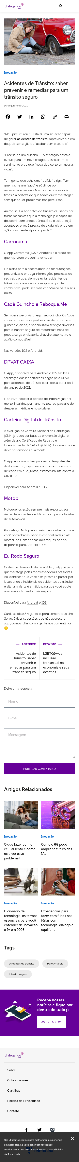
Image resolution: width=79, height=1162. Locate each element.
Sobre (11, 1070)
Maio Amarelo (55, 963)
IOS (33, 253)
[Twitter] (20, 116)
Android (45, 253)
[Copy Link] (55, 116)
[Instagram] (52, 1130)
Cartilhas (13, 1090)
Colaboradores (17, 1080)
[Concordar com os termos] (72, 1138)
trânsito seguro (18, 974)
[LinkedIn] (31, 116)
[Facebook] (8, 116)
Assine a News (51, 1022)
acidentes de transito (21, 963)
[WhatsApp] (43, 116)
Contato (13, 1111)
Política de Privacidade (23, 1101)
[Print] (67, 116)
